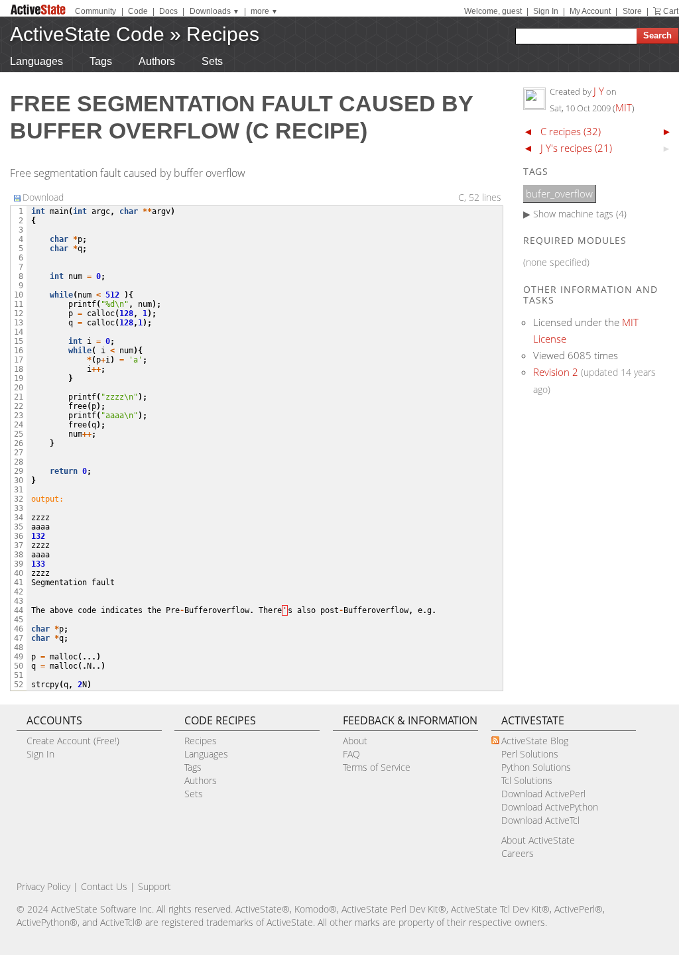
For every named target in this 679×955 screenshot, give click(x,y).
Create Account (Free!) (73, 740)
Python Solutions (536, 767)
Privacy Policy (43, 886)
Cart (670, 11)
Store (632, 11)
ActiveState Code (87, 34)
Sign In (545, 11)
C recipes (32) (570, 131)
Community (95, 11)
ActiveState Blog (534, 740)
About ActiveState (538, 840)
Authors (157, 61)
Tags (101, 61)
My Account (590, 11)
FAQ (351, 754)
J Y (598, 90)
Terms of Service (376, 767)
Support (154, 886)
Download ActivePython (549, 807)
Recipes (222, 34)
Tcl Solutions (526, 780)
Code (138, 11)
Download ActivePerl (543, 793)
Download (43, 197)
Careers (517, 853)
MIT (623, 107)
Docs (168, 11)
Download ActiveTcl (540, 820)
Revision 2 (555, 371)
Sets (212, 61)
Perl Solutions (529, 754)
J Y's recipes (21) (576, 147)
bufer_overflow (559, 193)
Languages (36, 61)
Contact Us (104, 886)
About (355, 740)
